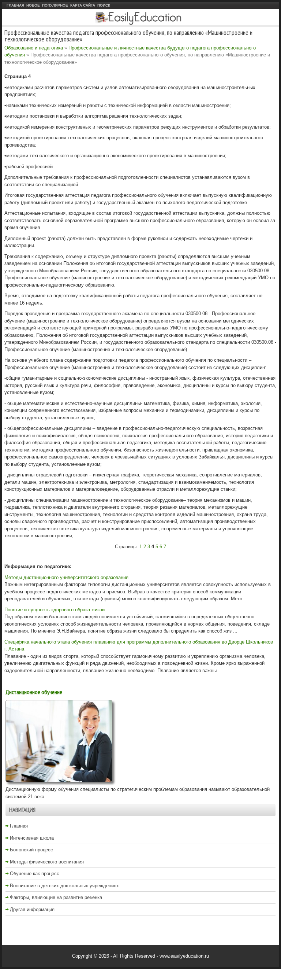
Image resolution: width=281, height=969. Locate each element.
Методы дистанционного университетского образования (66, 577)
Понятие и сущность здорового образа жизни (54, 609)
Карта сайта (82, 5)
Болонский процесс (31, 849)
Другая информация (32, 909)
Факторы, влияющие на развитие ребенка (56, 897)
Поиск (103, 5)
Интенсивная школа (32, 838)
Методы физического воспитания (47, 862)
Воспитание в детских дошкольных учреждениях (64, 885)
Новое (33, 5)
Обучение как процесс (34, 873)
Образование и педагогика (33, 48)
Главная (15, 5)
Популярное (55, 5)
